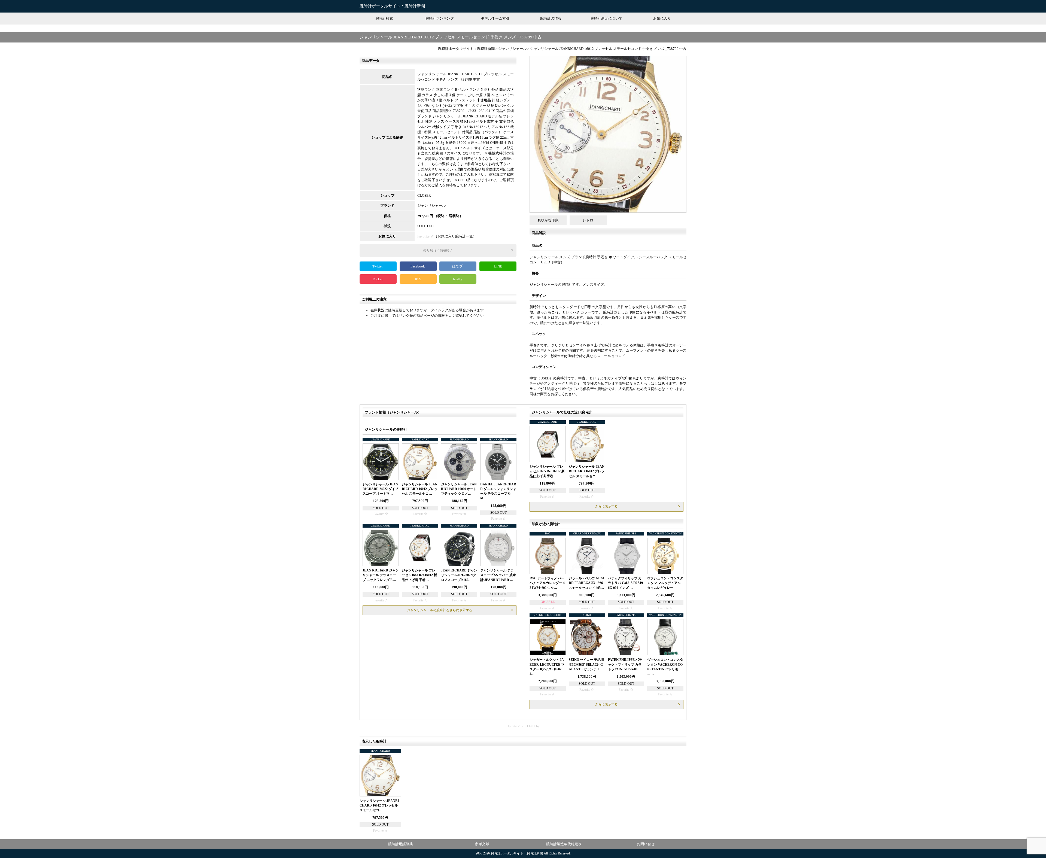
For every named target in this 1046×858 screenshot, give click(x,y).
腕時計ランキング (439, 18)
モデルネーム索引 (495, 18)
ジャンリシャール (431, 205)
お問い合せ (646, 844)
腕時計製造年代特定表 (564, 844)
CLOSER (424, 195)
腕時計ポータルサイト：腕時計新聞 (392, 6)
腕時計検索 (384, 18)
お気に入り (662, 18)
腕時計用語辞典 (400, 844)
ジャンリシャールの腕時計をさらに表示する (439, 610)
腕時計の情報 (550, 18)
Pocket (378, 279)
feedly (458, 279)
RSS (418, 279)
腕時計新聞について (606, 18)
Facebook (418, 266)
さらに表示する (606, 506)
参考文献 (482, 844)
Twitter (378, 266)
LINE (498, 266)
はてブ (458, 266)
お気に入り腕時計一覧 (455, 236)
